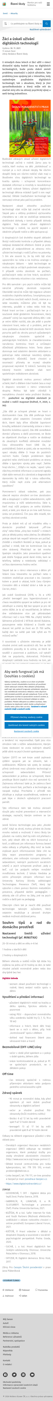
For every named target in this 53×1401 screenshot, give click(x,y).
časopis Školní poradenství (28, 1267)
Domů (5, 13)
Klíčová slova (9, 1327)
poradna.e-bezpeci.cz (36, 1179)
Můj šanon (8, 1319)
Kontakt (6, 1360)
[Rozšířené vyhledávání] (5, 23)
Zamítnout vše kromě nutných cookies (26, 725)
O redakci (7, 1364)
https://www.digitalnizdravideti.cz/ (24, 1183)
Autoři (6, 1323)
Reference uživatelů (12, 1337)
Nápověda (8, 1350)
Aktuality (14, 13)
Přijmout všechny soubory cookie (26, 717)
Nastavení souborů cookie (14, 1388)
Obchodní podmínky (12, 1382)
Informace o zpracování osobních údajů (20, 1385)
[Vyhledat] (47, 23)
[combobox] (26, 23)
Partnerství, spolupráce (14, 1341)
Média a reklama (11, 1333)
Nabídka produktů (11, 1347)
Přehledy (7, 1354)
